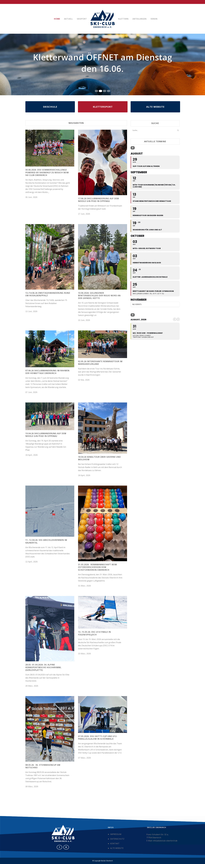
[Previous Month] (174, 319)
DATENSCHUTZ (117, 839)
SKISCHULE (50, 106)
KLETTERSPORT (103, 106)
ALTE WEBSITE (155, 106)
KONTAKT (114, 843)
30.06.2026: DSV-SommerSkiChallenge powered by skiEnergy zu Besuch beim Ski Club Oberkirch (47, 172)
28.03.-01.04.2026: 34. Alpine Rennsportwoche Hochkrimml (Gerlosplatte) (43, 667)
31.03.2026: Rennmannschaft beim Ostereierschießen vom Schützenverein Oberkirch (97, 567)
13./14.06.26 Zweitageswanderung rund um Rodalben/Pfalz (47, 294)
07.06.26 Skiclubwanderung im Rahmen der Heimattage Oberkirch (47, 371)
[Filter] (133, 147)
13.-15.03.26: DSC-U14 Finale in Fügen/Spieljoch (94, 633)
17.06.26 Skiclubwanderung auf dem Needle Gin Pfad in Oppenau (98, 199)
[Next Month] (178, 319)
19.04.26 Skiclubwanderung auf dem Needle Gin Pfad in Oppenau (45, 434)
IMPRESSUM (115, 834)
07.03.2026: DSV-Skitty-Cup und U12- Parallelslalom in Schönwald (97, 737)
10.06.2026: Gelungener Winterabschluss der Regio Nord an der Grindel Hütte (99, 295)
